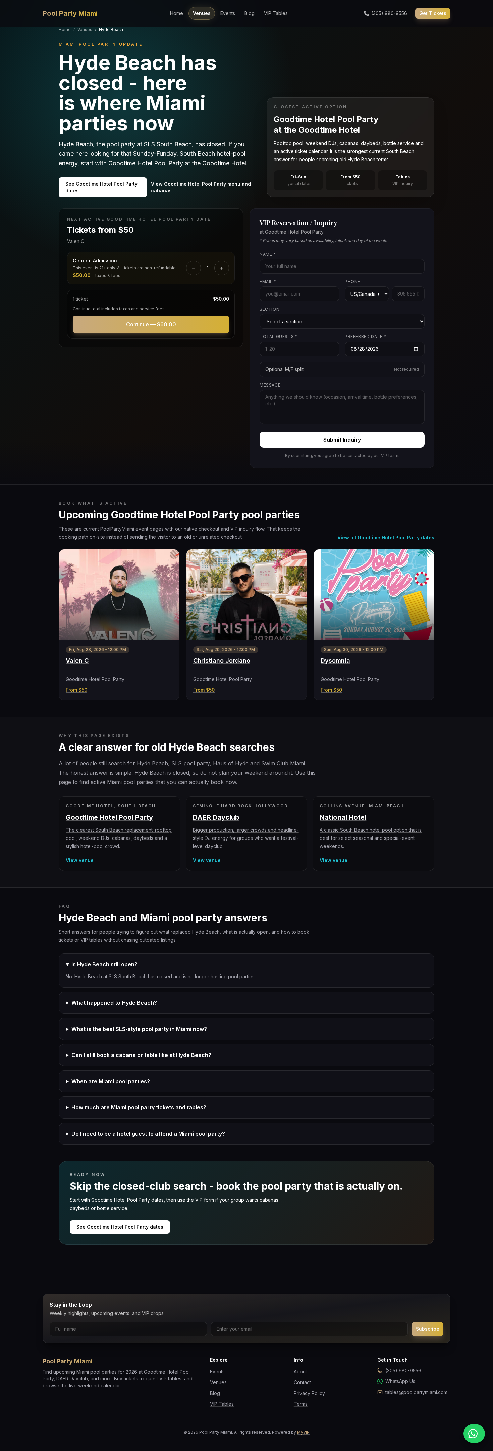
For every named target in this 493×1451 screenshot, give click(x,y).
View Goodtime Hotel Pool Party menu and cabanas (201, 187)
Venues (202, 13)
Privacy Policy (309, 1393)
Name (268, 254)
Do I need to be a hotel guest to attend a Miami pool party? (148, 1133)
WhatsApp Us (400, 1381)
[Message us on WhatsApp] (474, 1433)
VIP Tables (276, 13)
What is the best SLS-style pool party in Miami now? (139, 1029)
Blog (249, 13)
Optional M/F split (342, 369)
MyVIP (303, 1432)
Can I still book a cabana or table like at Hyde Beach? (141, 1055)
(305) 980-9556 (403, 1370)
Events (227, 13)
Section (269, 309)
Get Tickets (432, 13)
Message (270, 385)
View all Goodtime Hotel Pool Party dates (385, 537)
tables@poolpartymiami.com (416, 1392)
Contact (302, 1382)
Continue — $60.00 (151, 324)
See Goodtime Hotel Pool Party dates (101, 187)
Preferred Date (365, 336)
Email (268, 281)
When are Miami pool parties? (110, 1081)
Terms (301, 1404)
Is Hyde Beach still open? (104, 964)
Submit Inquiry (342, 439)
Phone (352, 281)
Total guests (278, 336)
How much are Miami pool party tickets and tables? (138, 1107)
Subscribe (427, 1329)
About (300, 1371)
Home (176, 13)
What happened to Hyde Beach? (114, 1002)
